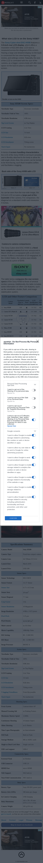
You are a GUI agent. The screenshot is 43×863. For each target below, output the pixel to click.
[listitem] (21, 384)
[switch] (34, 390)
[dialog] (21, 431)
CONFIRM (13, 518)
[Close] (38, 342)
